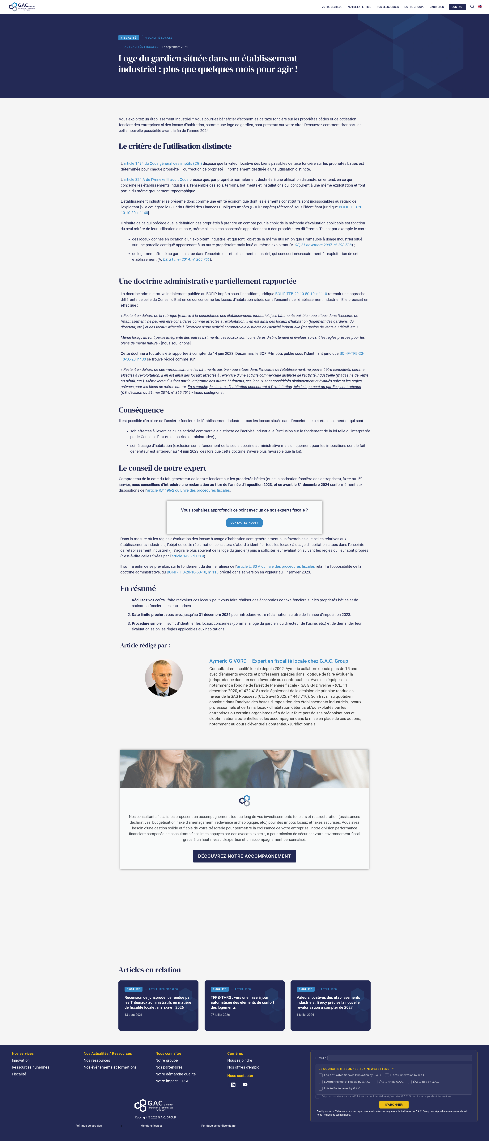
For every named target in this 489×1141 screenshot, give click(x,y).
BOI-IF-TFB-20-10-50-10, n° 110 (301, 294)
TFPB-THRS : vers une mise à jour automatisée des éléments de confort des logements (245, 1005)
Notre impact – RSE (172, 1081)
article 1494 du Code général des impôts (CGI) (163, 163)
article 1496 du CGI (188, 556)
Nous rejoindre (239, 1060)
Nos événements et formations (110, 1067)
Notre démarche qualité (175, 1074)
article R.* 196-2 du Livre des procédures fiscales (188, 490)
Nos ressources (97, 1060)
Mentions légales (152, 1125)
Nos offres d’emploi (243, 1067)
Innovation (21, 1060)
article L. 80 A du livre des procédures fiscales (276, 566)
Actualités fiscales (142, 46)
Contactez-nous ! (244, 522)
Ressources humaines (30, 1067)
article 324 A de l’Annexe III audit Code (156, 179)
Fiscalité (129, 37)
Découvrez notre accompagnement (244, 856)
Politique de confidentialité (218, 1125)
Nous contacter (240, 1075)
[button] (472, 6)
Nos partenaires (169, 1067)
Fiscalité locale (159, 37)
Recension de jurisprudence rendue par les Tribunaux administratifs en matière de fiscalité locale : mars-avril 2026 (158, 1005)
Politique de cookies (88, 1125)
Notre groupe (166, 1060)
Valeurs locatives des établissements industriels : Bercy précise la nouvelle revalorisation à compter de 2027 (331, 1005)
